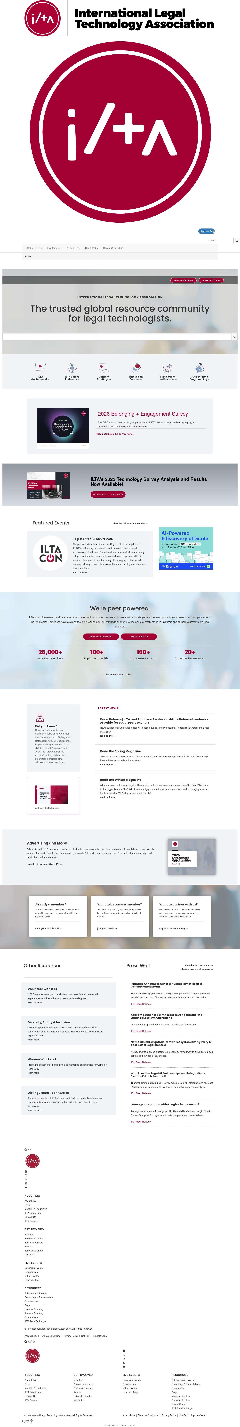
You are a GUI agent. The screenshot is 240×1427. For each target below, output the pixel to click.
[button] (35, 248)
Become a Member (34, 1238)
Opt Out (85, 1335)
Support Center (100, 1335)
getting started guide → (48, 808)
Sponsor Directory (33, 1313)
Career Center (31, 1317)
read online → (108, 735)
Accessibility (30, 1335)
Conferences (31, 1272)
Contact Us (30, 1216)
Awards (28, 1246)
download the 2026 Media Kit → (44, 864)
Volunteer (29, 1234)
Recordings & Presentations (38, 1297)
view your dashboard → (48, 928)
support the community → (173, 928)
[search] (236, 240)
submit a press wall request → (196, 969)
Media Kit (29, 1254)
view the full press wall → (199, 965)
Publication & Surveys (35, 1293)
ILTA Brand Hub (32, 1213)
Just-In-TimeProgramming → (200, 378)
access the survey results (108, 494)
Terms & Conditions (50, 1335)
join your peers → (107, 928)
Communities (31, 1301)
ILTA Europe (30, 1221)
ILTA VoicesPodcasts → (72, 378)
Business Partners (33, 1242)
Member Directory (33, 1309)
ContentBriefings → (104, 378)
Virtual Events (31, 1275)
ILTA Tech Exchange (35, 1321)
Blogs (27, 1305)
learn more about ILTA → (120, 674)
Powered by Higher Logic (120, 1425)
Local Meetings (32, 1280)
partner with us (211, 280)
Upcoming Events (33, 1267)
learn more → (80, 572)
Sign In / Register (207, 231)
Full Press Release (141, 1003)
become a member (183, 280)
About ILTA (30, 1200)
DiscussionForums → (136, 378)
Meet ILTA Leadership (35, 1208)
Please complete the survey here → (115, 433)
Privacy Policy (71, 1335)
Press (27, 1205)
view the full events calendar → (130, 523)
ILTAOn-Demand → (40, 378)
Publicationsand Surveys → (168, 378)
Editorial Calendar (33, 1250)
